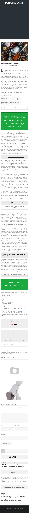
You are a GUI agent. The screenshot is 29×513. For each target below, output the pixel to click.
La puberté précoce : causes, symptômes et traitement (14, 495)
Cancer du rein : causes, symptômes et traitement (13, 496)
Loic (2, 65)
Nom (2, 426)
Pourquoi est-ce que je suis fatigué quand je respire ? (14, 340)
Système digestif (14, 65)
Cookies (19, 511)
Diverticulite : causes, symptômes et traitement (14, 376)
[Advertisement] (14, 23)
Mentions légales (13, 511)
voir (25, 308)
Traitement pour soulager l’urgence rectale (10, 102)
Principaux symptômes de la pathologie (10, 103)
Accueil (2, 39)
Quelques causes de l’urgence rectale (10, 100)
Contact (22, 511)
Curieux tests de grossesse (14, 334)
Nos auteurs (7, 511)
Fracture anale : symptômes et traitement (11, 500)
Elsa (10, 398)
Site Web (3, 434)
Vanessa (11, 377)
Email (17, 426)
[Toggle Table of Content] (17, 99)
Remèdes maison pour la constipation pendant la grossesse (14, 396)
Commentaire (5, 411)
